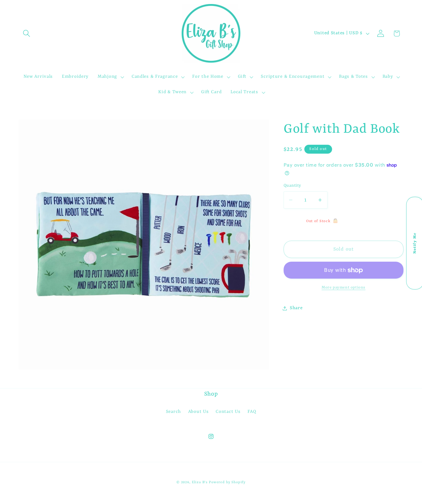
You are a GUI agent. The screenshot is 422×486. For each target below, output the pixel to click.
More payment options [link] (343, 287)
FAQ (251, 411)
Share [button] (296, 308)
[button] (27, 33)
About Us (198, 411)
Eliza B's (200, 482)
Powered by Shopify (227, 482)
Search (173, 411)
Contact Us (228, 411)
